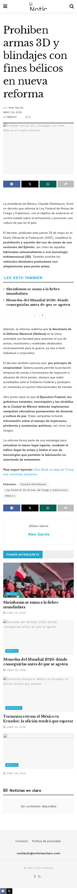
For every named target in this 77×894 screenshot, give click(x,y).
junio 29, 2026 (15, 773)
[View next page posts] (42, 315)
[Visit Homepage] (38, 6)
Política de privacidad (46, 841)
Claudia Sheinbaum (33, 484)
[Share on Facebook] (11, 184)
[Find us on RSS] (39, 876)
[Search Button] (72, 6)
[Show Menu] (5, 6)
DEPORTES (14, 708)
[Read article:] (38, 751)
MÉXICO (12, 117)
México (10, 495)
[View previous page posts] (34, 315)
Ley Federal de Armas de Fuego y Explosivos (36, 490)
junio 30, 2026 (15, 612)
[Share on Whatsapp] (48, 184)
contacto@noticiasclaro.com (38, 853)
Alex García (16, 107)
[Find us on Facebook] (35, 876)
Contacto (21, 841)
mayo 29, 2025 (12, 112)
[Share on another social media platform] (66, 184)
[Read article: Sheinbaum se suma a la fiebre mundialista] (38, 580)
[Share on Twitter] (29, 184)
